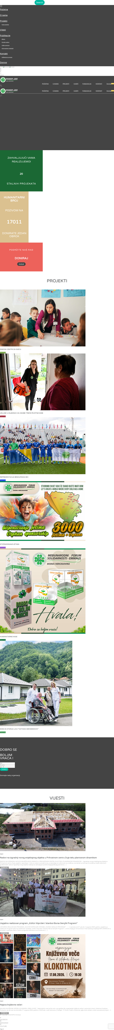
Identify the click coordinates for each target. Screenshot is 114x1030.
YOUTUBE (3, 1026)
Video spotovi (5, 45)
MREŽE (2, 75)
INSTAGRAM (4, 1023)
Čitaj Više (3, 353)
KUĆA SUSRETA (5, 24)
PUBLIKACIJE (5, 35)
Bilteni (3, 39)
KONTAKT (4, 53)
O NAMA (4, 15)
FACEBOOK (4, 1019)
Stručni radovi (5, 42)
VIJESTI (3, 30)
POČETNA (4, 9)
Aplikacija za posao (7, 57)
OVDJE (21, 264)
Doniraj (3, 62)
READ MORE (4, 868)
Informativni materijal (7, 48)
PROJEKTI (3, 21)
